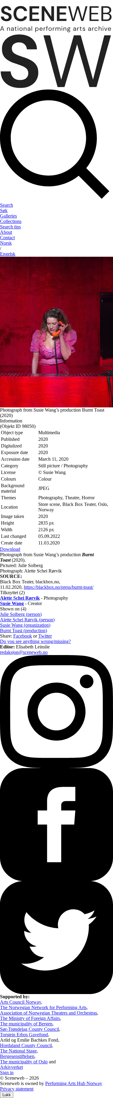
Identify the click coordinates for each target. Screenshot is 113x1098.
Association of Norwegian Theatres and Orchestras (48, 1012)
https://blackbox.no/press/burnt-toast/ (58, 587)
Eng (7, 253)
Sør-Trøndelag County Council (29, 1029)
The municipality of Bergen (26, 1023)
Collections (10, 221)
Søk (4, 210)
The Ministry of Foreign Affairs (30, 1018)
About (6, 232)
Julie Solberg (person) (21, 614)
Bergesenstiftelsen (17, 1056)
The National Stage (18, 1050)
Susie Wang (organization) (25, 625)
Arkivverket (11, 1067)
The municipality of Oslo (24, 1061)
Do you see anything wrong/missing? (35, 641)
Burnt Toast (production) (23, 630)
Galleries (8, 215)
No (6, 243)
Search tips (10, 226)
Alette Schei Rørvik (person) (27, 619)
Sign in (7, 1072)
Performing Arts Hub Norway (73, 1083)
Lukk (6, 1095)
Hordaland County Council (26, 1045)
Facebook (22, 635)
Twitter (45, 635)
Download (10, 549)
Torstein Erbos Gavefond (24, 1034)
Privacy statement (16, 1088)
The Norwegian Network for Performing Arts (43, 1007)
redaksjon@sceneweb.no (24, 652)
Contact (7, 237)
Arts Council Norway (20, 1002)
